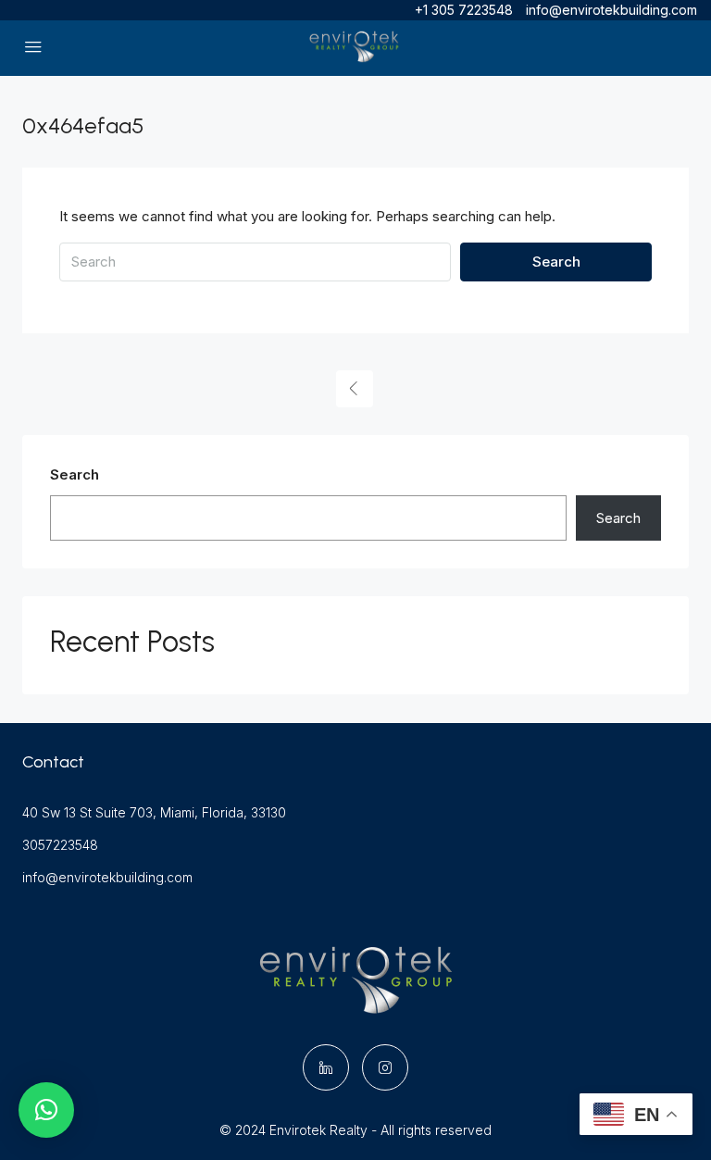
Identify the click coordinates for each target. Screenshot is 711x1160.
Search (556, 261)
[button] (46, 1110)
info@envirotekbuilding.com (107, 877)
